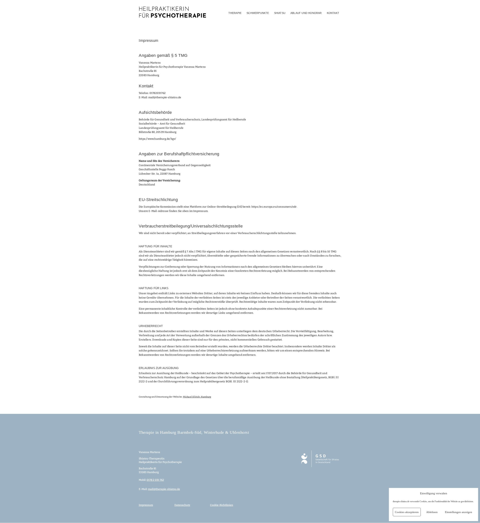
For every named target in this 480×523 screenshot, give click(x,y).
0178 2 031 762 (155, 480)
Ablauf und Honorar (306, 13)
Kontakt (333, 13)
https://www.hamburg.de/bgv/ (157, 138)
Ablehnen (432, 512)
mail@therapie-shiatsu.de (164, 97)
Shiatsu (279, 13)
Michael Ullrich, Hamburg (197, 396)
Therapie (235, 13)
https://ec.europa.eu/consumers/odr (274, 206)
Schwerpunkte (258, 13)
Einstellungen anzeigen (458, 512)
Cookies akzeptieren (407, 512)
